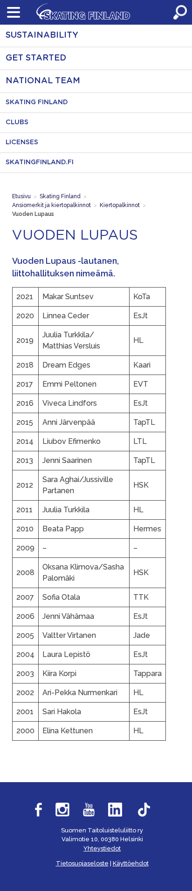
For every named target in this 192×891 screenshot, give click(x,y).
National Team (43, 81)
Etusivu (21, 196)
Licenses (22, 142)
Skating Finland (37, 102)
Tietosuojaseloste (82, 863)
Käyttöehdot (131, 863)
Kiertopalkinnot (120, 205)
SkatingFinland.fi (40, 162)
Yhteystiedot (102, 848)
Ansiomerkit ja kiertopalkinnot (51, 205)
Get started (36, 58)
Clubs (17, 122)
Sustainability (42, 35)
